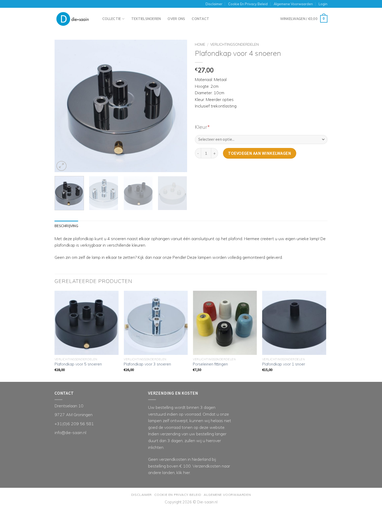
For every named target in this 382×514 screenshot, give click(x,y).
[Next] (178, 106)
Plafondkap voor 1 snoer (283, 364)
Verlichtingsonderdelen (234, 44)
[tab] (66, 226)
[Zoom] (61, 166)
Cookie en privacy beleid (248, 4)
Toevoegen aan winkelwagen (259, 153)
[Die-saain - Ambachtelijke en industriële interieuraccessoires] (75, 21)
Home (200, 44)
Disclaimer (214, 4)
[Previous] (63, 106)
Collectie (111, 19)
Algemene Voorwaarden (293, 4)
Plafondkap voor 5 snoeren (78, 364)
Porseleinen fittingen (210, 364)
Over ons (176, 19)
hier (186, 472)
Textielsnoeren (146, 19)
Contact (200, 19)
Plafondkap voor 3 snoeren (147, 364)
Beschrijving (66, 226)
